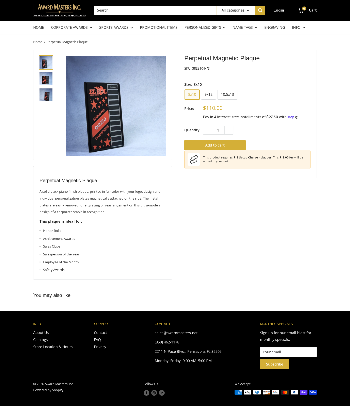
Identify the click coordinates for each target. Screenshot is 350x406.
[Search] (260, 10)
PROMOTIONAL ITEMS (158, 27)
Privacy (100, 346)
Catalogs (40, 339)
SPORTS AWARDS (113, 27)
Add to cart (215, 145)
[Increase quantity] (229, 130)
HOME (38, 27)
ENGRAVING (274, 27)
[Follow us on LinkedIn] (162, 393)
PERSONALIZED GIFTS (203, 27)
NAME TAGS (243, 27)
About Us (41, 332)
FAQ (97, 339)
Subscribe (274, 364)
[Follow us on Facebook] (146, 393)
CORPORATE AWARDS (69, 27)
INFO (296, 27)
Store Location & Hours (53, 346)
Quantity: (192, 130)
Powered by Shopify (48, 390)
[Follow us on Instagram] (154, 393)
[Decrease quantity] (207, 130)
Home (38, 42)
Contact (100, 332)
